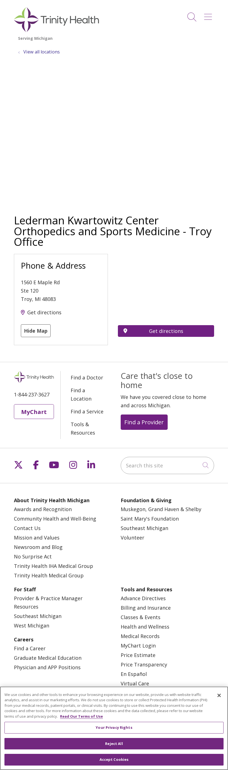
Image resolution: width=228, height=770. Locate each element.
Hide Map (36, 330)
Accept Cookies (114, 759)
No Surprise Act (33, 556)
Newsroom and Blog (38, 547)
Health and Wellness (145, 626)
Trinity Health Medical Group (49, 575)
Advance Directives (143, 598)
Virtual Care (135, 683)
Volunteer (132, 537)
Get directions (44, 312)
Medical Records (140, 636)
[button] (209, 14)
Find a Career (30, 648)
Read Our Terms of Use (81, 716)
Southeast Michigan (144, 528)
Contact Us (27, 528)
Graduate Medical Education (47, 657)
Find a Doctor (87, 377)
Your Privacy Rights (114, 727)
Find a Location (81, 394)
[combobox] (167, 465)
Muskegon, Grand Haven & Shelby (161, 509)
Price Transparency (144, 664)
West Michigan (31, 625)
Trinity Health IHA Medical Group (53, 566)
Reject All (114, 743)
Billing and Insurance (146, 607)
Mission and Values (37, 537)
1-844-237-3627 (31, 394)
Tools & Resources (83, 428)
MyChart (34, 412)
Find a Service (87, 411)
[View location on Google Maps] (166, 284)
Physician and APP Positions (47, 667)
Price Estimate (138, 655)
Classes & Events (140, 617)
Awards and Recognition (43, 509)
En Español (134, 674)
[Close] (219, 695)
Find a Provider (144, 422)
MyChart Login (138, 645)
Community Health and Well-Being (55, 518)
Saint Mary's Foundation (150, 518)
